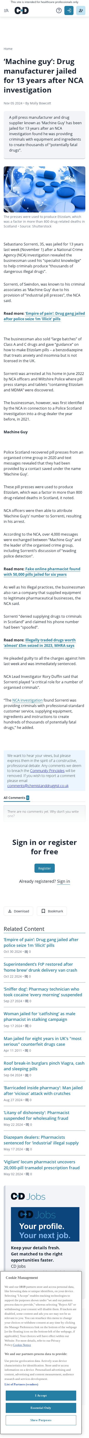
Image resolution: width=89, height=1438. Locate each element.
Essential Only (41, 1408)
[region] (41, 1352)
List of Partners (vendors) (21, 1384)
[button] (59, 10)
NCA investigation (27, 700)
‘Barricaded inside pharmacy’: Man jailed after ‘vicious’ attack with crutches (43, 1090)
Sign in (63, 881)
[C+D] (22, 10)
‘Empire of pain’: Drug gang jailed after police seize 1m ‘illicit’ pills (41, 942)
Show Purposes (41, 1420)
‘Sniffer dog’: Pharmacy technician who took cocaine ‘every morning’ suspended (43, 991)
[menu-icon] (6, 10)
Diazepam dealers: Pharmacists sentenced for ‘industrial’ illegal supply (41, 1140)
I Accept (41, 1395)
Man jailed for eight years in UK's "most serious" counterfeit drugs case (42, 1041)
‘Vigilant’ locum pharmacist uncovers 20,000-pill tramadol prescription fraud (42, 1164)
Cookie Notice (22, 1345)
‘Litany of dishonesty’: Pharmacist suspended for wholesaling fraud (36, 1115)
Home (8, 48)
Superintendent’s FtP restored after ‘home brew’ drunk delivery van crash (40, 967)
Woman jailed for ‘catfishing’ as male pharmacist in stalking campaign (39, 1016)
